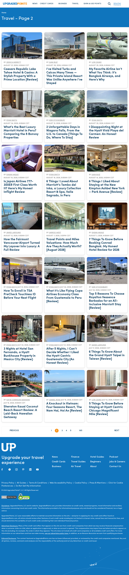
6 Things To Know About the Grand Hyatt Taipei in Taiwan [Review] (107, 355)
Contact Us (115, 466)
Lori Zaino (97, 62)
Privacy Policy (8, 483)
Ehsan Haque (12, 175)
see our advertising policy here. (57, 533)
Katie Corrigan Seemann (18, 400)
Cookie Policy (81, 483)
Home (4, 13)
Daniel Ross (54, 400)
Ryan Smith (11, 120)
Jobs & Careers (117, 462)
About (93, 466)
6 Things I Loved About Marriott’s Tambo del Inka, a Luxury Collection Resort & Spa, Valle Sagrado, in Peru (63, 188)
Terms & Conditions (38, 483)
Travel (75, 4)
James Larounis (13, 233)
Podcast (113, 457)
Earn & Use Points (92, 4)
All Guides (21, 483)
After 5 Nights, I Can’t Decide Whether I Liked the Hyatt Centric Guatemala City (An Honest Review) (62, 355)
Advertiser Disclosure (117, 4)
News (34, 4)
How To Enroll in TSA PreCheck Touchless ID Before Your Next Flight (20, 294)
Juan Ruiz (53, 62)
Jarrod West (55, 233)
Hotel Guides (97, 457)
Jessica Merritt (13, 62)
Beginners (95, 462)
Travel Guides (78, 462)
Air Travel (76, 466)
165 (80, 431)
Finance (75, 457)
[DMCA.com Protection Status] (9, 497)
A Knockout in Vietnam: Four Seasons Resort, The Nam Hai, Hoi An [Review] (64, 407)
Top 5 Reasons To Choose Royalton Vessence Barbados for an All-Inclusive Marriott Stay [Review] (106, 301)
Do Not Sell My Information (28, 486)
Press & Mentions (98, 483)
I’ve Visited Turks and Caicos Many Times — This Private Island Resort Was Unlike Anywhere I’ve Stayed (64, 76)
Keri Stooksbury (57, 120)
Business (62, 4)
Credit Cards (46, 4)
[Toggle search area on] (109, 3)
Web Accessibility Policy (61, 483)
